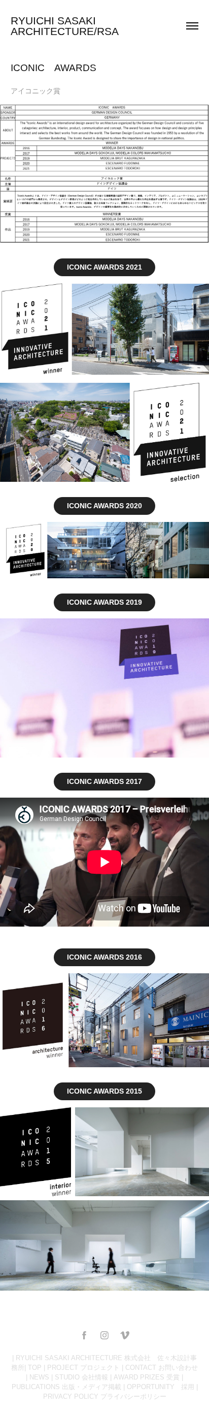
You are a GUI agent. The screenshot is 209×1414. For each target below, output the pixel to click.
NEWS (39, 1377)
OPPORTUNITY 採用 (160, 1387)
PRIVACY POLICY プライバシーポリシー (104, 1396)
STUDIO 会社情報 (81, 1377)
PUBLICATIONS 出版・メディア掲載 (66, 1387)
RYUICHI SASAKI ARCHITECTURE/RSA (65, 26)
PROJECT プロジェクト (83, 1367)
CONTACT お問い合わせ (161, 1367)
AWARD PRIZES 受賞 (147, 1377)
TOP (35, 1367)
